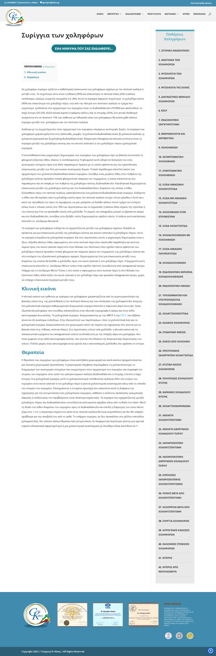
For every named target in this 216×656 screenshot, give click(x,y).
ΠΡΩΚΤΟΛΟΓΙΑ (154, 14)
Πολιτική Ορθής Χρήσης (201, 3)
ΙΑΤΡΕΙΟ (186, 14)
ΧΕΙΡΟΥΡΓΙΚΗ (113, 14)
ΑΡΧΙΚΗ (100, 14)
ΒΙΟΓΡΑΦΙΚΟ (170, 14)
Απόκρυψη (49, 66)
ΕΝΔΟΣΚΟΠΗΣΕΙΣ (133, 14)
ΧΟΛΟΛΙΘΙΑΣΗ (169, 147)
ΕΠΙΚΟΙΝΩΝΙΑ (199, 14)
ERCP (123, 315)
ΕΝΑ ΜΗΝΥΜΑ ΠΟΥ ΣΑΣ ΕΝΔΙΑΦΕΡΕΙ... (84, 48)
